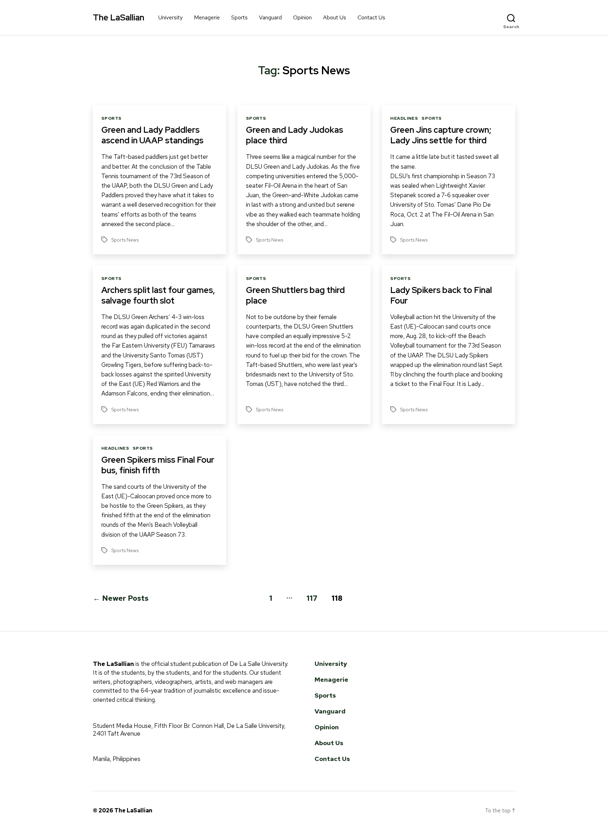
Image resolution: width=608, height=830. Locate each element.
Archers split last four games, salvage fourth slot (158, 295)
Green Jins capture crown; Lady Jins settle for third (440, 135)
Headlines (404, 118)
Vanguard (270, 17)
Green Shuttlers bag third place (295, 295)
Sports (239, 17)
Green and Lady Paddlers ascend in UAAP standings (152, 135)
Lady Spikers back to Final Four (441, 295)
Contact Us (371, 17)
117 (311, 598)
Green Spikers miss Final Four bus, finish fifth (157, 465)
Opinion (302, 17)
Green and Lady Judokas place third (294, 135)
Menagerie (207, 17)
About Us (334, 17)
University (170, 17)
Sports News (125, 240)
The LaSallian (118, 17)
